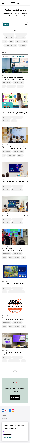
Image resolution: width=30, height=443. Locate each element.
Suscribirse (15, 398)
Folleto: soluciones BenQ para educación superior (15, 182)
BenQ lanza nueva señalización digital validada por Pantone (14, 284)
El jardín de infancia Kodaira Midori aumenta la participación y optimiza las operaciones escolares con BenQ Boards (15, 147)
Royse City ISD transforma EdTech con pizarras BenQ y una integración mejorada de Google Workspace (14, 249)
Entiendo (7, 433)
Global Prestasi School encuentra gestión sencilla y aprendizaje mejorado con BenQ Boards (14, 78)
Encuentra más (7, 437)
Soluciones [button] (4, 418)
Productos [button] (4, 415)
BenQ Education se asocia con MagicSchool (11, 353)
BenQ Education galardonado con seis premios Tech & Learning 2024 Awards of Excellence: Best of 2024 (15, 318)
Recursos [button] (4, 421)
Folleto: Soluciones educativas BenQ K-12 (15, 216)
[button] (3, 2)
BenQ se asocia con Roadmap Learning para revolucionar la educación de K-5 (14, 113)
